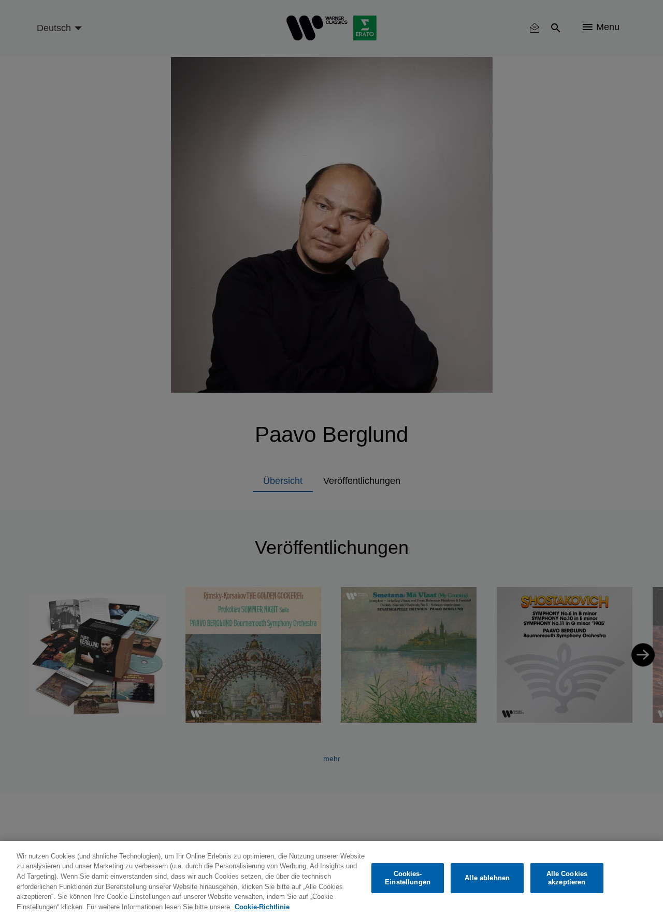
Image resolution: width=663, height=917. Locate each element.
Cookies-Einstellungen (407, 878)
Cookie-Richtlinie (262, 906)
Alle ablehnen (487, 878)
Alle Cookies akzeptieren (567, 878)
